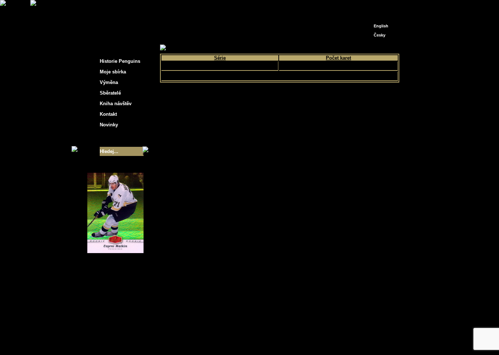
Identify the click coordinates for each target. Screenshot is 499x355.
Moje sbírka (186, 48)
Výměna (109, 82)
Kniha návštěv (116, 103)
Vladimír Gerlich (281, 339)
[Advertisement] (465, 116)
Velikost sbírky (106, 138)
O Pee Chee (219, 65)
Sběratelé (110, 93)
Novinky (109, 124)
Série (220, 58)
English (381, 26)
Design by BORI (320, 339)
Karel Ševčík (302, 334)
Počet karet (338, 58)
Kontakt (108, 114)
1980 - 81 (262, 48)
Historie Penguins (120, 61)
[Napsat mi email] (379, 8)
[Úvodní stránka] (368, 6)
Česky (379, 35)
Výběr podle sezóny (225, 48)
